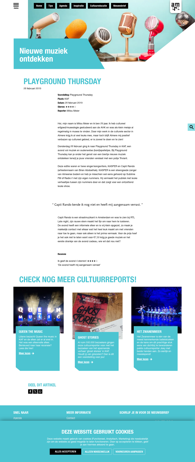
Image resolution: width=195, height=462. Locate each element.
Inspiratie (79, 6)
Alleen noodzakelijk (97, 451)
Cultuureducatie (98, 6)
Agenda (63, 6)
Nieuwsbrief (119, 6)
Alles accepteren (65, 451)
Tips (50, 6)
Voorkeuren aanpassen (129, 451)
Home (39, 6)
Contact (70, 418)
